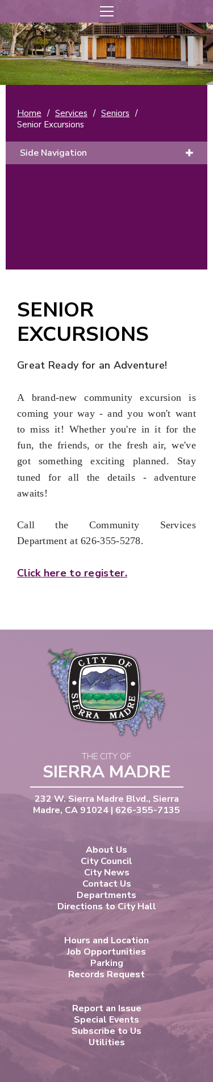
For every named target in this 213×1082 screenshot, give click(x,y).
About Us (106, 850)
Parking (106, 963)
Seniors (115, 113)
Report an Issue (106, 1008)
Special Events (106, 1019)
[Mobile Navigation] (106, 11)
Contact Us (106, 884)
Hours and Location (106, 940)
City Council (106, 861)
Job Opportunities (106, 952)
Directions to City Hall (106, 906)
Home (29, 113)
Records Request (106, 974)
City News (107, 872)
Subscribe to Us (106, 1031)
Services (71, 113)
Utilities (107, 1042)
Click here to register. (72, 573)
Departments (106, 895)
